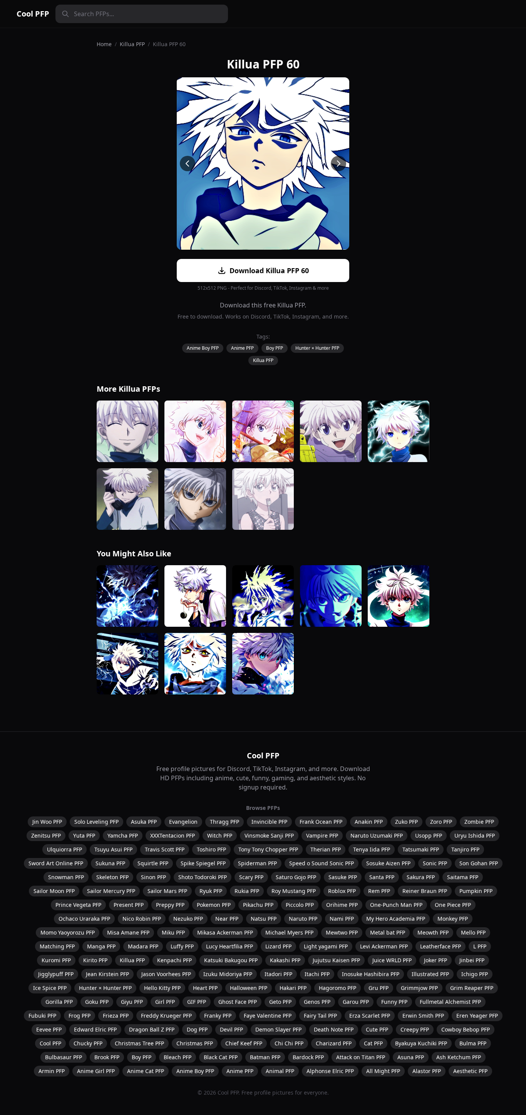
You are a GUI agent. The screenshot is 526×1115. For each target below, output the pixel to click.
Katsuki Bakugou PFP (231, 960)
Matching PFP (57, 946)
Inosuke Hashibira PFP (370, 974)
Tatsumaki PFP (420, 849)
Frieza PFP (116, 1015)
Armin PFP (52, 1071)
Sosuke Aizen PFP (388, 863)
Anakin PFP (369, 821)
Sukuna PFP (110, 863)
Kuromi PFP (56, 960)
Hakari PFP (293, 987)
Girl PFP (165, 1001)
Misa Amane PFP (128, 932)
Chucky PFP (88, 1043)
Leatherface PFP (440, 946)
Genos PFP (317, 1001)
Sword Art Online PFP (55, 863)
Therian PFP (325, 849)
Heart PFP (205, 987)
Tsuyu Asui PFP (113, 849)
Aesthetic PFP (470, 1071)
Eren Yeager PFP (477, 1015)
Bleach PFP (177, 1057)
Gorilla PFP (59, 1001)
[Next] (338, 163)
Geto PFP (280, 1001)
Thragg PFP (224, 821)
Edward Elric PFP (95, 1029)
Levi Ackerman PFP (384, 946)
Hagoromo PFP (337, 987)
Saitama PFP (462, 877)
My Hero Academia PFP (395, 918)
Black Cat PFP (221, 1057)
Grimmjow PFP (419, 987)
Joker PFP (435, 960)
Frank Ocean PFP (321, 821)
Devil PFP (231, 1029)
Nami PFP (342, 918)
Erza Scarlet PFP (369, 1015)
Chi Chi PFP (289, 1043)
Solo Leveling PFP (96, 821)
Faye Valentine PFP (267, 1015)
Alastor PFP (426, 1071)
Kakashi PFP (285, 960)
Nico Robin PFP (141, 918)
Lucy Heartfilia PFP (229, 946)
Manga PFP (101, 946)
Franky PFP (217, 1015)
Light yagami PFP (326, 946)
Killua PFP (132, 44)
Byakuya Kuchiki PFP (421, 1043)
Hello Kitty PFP (162, 987)
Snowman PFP (66, 877)
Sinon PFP (153, 877)
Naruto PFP (303, 918)
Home (104, 44)
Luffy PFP (182, 946)
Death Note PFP (333, 1029)
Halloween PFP (248, 987)
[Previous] (187, 163)
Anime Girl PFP (96, 1071)
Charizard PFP (334, 1043)
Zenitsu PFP (46, 835)
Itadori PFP (278, 974)
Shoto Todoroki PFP (202, 877)
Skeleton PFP (112, 877)
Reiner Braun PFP (424, 891)
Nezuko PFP (188, 918)
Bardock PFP (308, 1057)
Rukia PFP (247, 891)
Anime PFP (242, 348)
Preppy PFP (170, 904)
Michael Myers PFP (289, 932)
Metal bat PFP (387, 932)
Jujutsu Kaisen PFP (336, 960)
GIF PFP (196, 1001)
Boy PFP (274, 348)
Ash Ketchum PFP (458, 1057)
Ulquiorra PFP (64, 849)
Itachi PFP (317, 974)
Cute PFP (377, 1029)
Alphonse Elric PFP (330, 1071)
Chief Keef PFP (243, 1043)
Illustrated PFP (430, 974)
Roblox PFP (342, 891)
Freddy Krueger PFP (166, 1015)
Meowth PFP (433, 932)
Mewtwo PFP (342, 932)
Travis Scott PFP (164, 849)
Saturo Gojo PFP (296, 877)
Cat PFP (373, 1043)
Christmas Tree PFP (139, 1043)
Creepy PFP (414, 1029)
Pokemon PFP (214, 904)
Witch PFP (219, 835)
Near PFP (226, 918)
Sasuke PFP (342, 877)
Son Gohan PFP (478, 863)
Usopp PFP (428, 835)
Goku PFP (97, 1001)
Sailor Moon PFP (54, 891)
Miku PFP (173, 932)
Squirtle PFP (152, 863)
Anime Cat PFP (145, 1071)
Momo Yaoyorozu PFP (67, 932)
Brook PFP (106, 1057)
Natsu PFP (263, 918)
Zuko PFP (406, 821)
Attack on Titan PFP (360, 1057)
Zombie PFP (479, 821)
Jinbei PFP (471, 960)
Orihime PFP (342, 904)
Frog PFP (79, 1015)
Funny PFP (394, 1001)
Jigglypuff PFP (56, 974)
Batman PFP (265, 1057)
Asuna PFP (410, 1057)
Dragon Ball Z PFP (151, 1029)
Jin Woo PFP (47, 821)
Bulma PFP (472, 1043)
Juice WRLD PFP (392, 960)
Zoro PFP (441, 821)
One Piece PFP (453, 904)
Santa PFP (381, 877)
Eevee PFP (49, 1029)
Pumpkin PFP (475, 891)
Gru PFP (379, 987)
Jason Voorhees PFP (166, 974)
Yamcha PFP (122, 835)
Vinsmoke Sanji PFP (269, 835)
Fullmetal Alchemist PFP (450, 1001)
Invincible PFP (269, 821)
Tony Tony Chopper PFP (268, 849)
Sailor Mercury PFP (111, 891)
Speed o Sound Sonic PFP (321, 863)
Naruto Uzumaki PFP (376, 835)
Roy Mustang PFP (293, 891)
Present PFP (129, 904)
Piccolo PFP (300, 904)
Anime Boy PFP (203, 348)
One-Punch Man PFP (396, 904)
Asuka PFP (144, 821)
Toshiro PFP (211, 849)
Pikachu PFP (258, 904)
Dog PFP (197, 1029)
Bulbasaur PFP (63, 1057)
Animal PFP (280, 1071)
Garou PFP (356, 1001)
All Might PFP (383, 1071)
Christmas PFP (194, 1043)
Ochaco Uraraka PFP (84, 918)
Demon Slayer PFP (278, 1029)
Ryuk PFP (210, 891)
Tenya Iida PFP (371, 849)
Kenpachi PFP (174, 960)
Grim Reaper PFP (471, 987)
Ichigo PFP (474, 974)
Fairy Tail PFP (320, 1015)
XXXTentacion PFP (172, 835)
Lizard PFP (278, 946)
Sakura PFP (421, 877)
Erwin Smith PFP (423, 1015)
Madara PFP (143, 946)
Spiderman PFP (257, 863)
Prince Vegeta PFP (78, 904)
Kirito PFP (95, 960)
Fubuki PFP (42, 1015)
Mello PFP (473, 932)
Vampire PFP (322, 835)
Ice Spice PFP (50, 987)
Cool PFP (33, 13)
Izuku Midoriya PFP (227, 974)
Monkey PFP (452, 918)
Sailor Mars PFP (167, 891)
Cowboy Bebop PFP (465, 1029)
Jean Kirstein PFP (107, 974)
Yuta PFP (84, 835)
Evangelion (183, 821)
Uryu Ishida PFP (474, 835)
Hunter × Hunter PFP (317, 348)
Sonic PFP (435, 863)
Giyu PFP (132, 1001)
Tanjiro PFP (465, 849)
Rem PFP (379, 891)
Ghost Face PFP (237, 1001)
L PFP (479, 946)
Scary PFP (251, 877)
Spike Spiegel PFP (203, 863)
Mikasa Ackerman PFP (225, 932)
